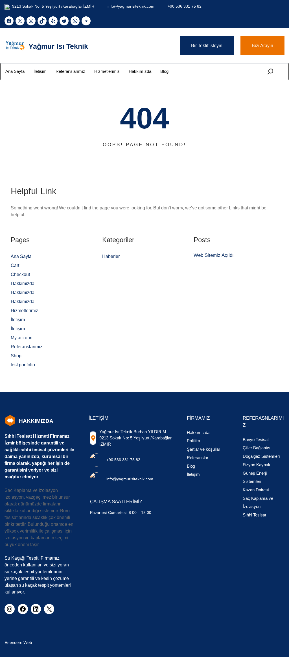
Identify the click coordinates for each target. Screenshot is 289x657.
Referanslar (197, 457)
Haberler (111, 256)
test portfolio (23, 364)
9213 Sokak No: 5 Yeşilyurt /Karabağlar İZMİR (53, 6)
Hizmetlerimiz (24, 310)
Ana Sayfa (21, 256)
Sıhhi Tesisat (254, 515)
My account (22, 337)
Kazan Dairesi (256, 490)
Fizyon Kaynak (256, 465)
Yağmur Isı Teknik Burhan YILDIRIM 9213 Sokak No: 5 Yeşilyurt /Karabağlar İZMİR (135, 438)
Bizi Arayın (262, 45)
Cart (15, 265)
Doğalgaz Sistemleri (261, 456)
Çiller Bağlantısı (257, 448)
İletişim (18, 319)
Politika (193, 441)
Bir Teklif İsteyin (206, 45)
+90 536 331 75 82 (185, 6)
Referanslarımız (26, 346)
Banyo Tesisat (256, 439)
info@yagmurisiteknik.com (131, 6)
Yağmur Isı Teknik (58, 46)
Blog (191, 466)
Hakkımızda (22, 283)
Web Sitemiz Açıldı (214, 255)
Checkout (20, 274)
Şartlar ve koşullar (203, 449)
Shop (16, 355)
